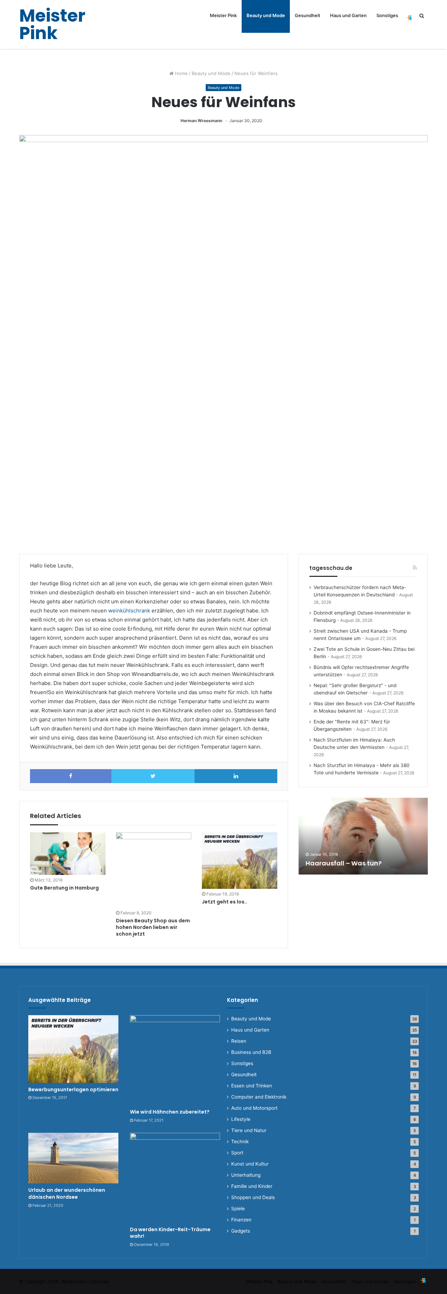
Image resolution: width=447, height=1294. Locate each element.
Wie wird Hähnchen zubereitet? (170, 1111)
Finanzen (241, 1219)
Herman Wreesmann (201, 120)
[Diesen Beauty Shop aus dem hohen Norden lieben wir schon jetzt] (153, 870)
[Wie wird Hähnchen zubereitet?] (175, 1060)
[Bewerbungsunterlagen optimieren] (73, 1049)
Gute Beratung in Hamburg (64, 887)
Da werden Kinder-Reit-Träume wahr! (170, 1233)
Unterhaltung (246, 1175)
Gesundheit (307, 15)
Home (181, 73)
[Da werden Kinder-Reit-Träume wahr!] (175, 1178)
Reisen (238, 1041)
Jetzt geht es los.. (224, 901)
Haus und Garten (348, 15)
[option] (363, 836)
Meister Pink (223, 15)
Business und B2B (251, 1052)
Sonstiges (387, 15)
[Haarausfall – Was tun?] (363, 836)
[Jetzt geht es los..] (239, 860)
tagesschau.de (330, 568)
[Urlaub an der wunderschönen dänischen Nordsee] (73, 1158)
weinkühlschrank (129, 610)
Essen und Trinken (251, 1085)
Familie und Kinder (251, 1186)
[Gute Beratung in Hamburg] (67, 853)
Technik (240, 1141)
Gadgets (240, 1231)
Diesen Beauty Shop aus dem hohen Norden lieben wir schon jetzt (153, 927)
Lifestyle (240, 1119)
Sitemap (100, 1281)
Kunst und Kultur (250, 1164)
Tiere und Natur (248, 1130)
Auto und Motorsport (254, 1108)
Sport (237, 1152)
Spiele (238, 1208)
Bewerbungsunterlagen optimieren (73, 1089)
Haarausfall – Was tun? (344, 863)
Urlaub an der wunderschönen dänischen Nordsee (66, 1193)
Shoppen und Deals (253, 1197)
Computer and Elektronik (258, 1097)
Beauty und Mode (266, 15)
